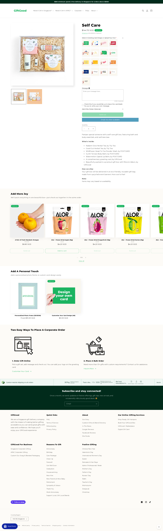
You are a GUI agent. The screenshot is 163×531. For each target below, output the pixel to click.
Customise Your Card (20, 371)
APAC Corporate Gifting (19, 452)
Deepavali (85, 489)
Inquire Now (89, 369)
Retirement (51, 482)
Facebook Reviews (89, 433)
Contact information (68, 525)
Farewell (49, 462)
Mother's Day (87, 469)
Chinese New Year (88, 449)
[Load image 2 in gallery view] (34, 96)
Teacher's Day (87, 482)
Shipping (85, 33)
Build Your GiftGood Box (126, 423)
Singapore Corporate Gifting (21, 449)
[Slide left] (77, 257)
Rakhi (84, 479)
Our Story (85, 419)
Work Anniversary (53, 492)
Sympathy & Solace (53, 485)
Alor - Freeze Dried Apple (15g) (62, 240)
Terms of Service (52, 423)
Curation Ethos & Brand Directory (94, 423)
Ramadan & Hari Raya (90, 462)
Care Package (51, 455)
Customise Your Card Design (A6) (63, 315)
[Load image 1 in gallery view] (18, 96)
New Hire (50, 475)
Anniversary (51, 449)
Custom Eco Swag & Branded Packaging (25, 455)
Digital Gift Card (123, 429)
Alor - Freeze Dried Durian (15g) (132, 240)
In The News (86, 426)
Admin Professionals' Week (92, 465)
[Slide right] (86, 257)
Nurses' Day (86, 475)
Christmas (85, 492)
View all (81, 261)
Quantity (85, 125)
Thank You (50, 489)
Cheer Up (50, 459)
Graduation (50, 469)
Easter (84, 459)
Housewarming (52, 472)
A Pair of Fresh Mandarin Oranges (27, 240)
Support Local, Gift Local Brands (58, 495)
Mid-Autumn (86, 485)
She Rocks (86, 436)
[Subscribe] (96, 404)
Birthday (50, 452)
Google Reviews (88, 429)
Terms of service (46, 525)
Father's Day (86, 472)
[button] (43, 11)
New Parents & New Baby (56, 479)
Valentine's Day (87, 452)
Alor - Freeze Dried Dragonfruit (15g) (97, 240)
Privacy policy (36, 525)
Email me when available (110, 120)
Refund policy (51, 426)
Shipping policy (56, 525)
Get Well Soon (52, 465)
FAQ (48, 419)
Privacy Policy (51, 429)
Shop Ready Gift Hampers (127, 419)
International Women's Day (92, 455)
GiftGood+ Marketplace (126, 426)
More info (159, 382)
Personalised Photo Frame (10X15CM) (28, 315)
